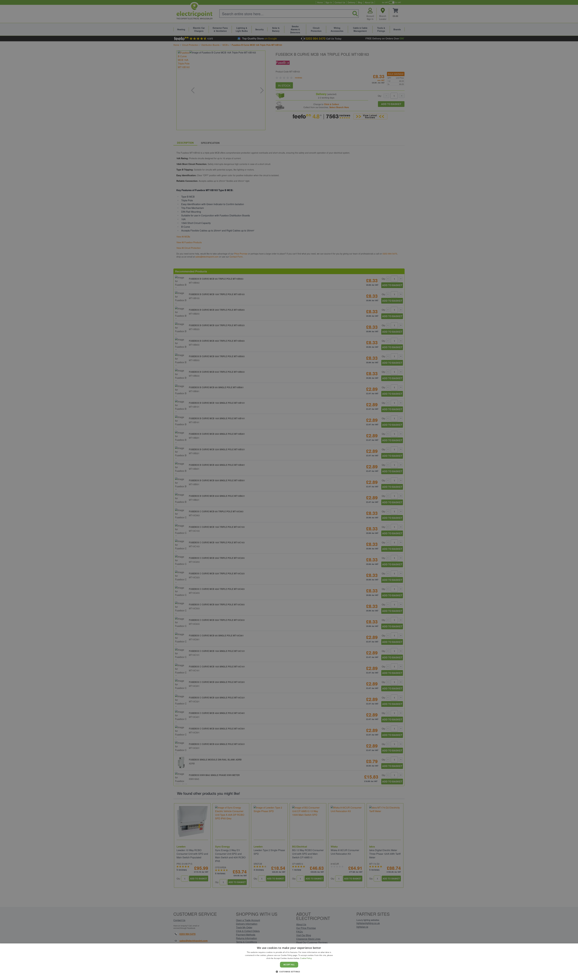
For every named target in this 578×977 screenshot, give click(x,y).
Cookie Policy (306, 958)
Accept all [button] (289, 964)
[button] (289, 971)
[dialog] (289, 960)
